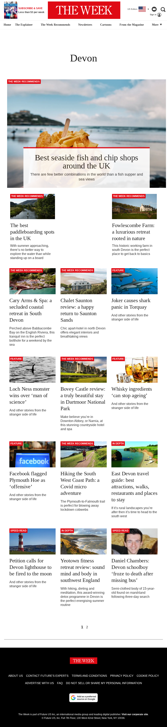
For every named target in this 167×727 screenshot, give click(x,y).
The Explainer (24, 24)
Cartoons (105, 24)
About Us (15, 675)
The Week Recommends (55, 24)
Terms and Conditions (89, 675)
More (155, 24)
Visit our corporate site (135, 714)
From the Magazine (132, 24)
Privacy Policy (121, 675)
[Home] (7, 24)
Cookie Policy (148, 675)
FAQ (60, 683)
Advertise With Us (39, 683)
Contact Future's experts (47, 675)
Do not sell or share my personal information (104, 683)
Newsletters (85, 24)
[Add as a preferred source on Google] (83, 697)
